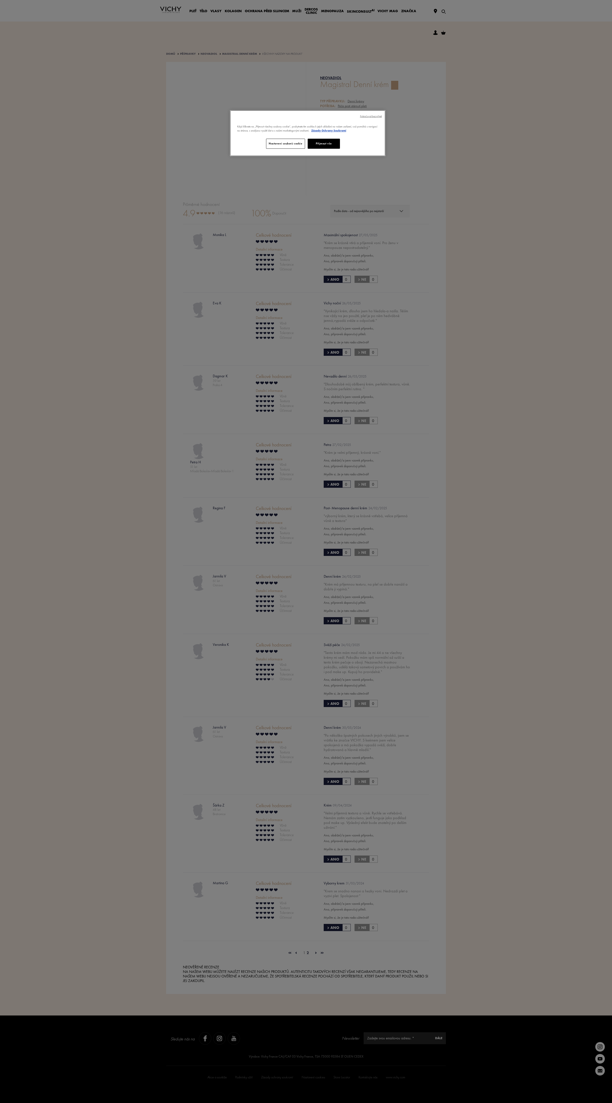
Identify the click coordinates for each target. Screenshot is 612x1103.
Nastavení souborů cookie (285, 143)
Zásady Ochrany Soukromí (328, 130)
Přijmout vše (324, 143)
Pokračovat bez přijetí (371, 116)
